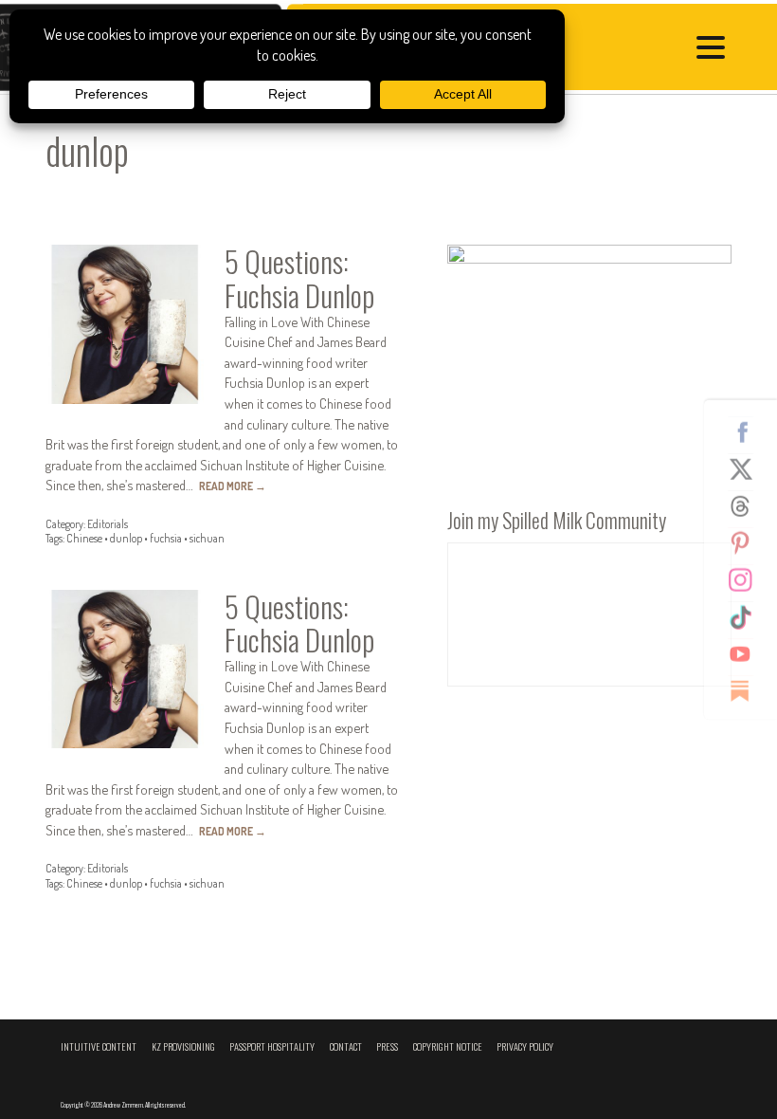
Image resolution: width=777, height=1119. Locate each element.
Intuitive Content (98, 1046)
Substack (747, 691)
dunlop (126, 538)
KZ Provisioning (183, 1046)
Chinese (84, 538)
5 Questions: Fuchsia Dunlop (299, 277)
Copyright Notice (447, 1046)
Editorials (107, 524)
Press (387, 1046)
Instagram (747, 580)
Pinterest (747, 543)
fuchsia (166, 538)
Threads (747, 506)
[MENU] (715, 50)
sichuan (207, 538)
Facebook (747, 432)
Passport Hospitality (272, 1046)
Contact (346, 1046)
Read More (232, 486)
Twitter (747, 469)
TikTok (747, 617)
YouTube (747, 654)
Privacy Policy (525, 1046)
